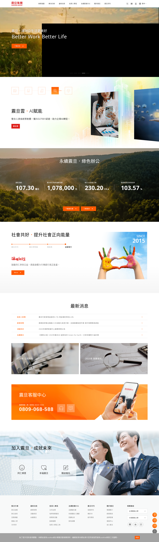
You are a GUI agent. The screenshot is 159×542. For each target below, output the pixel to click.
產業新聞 (33, 510)
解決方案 (52, 4)
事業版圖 (41, 4)
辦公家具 (14, 514)
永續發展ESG (85, 4)
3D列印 (14, 525)
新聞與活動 (53, 517)
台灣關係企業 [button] (133, 511)
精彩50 (90, 514)
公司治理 (53, 510)
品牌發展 (110, 517)
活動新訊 (33, 514)
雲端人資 (14, 521)
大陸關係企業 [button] (133, 518)
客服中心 (110, 521)
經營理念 (110, 514)
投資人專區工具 (55, 525)
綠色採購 (72, 521)
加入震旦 (110, 525)
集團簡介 (110, 510)
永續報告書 (72, 510)
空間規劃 (14, 517)
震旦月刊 (108, 4)
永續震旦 (33, 517)
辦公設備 (14, 510)
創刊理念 (91, 517)
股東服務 (53, 521)
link (79, 317)
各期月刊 (91, 510)
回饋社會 (72, 517)
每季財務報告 (54, 514)
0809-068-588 (36, 409)
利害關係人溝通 (74, 514)
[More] (104, 114)
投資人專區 (73, 4)
